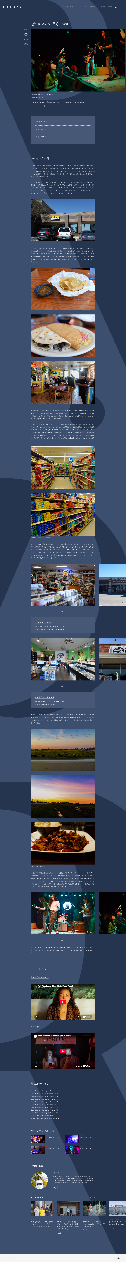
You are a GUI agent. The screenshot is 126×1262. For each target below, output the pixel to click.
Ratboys (67, 102)
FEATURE (102, 7)
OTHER (59, 1232)
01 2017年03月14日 (42, 121)
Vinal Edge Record (54, 102)
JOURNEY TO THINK (69, 7)
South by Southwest (39, 102)
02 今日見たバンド (42, 129)
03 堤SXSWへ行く (42, 137)
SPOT (110, 7)
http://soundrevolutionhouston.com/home (50, 629)
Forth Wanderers (79, 102)
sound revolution (38, 106)
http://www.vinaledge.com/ (46, 704)
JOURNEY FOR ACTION (87, 7)
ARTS (85, 1230)
